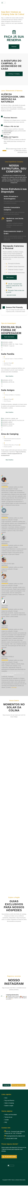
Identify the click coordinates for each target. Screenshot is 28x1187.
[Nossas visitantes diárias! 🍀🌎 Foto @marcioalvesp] (20, 1036)
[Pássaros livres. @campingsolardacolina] (20, 1045)
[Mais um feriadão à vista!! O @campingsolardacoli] (20, 1065)
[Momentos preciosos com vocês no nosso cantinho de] (7, 1072)
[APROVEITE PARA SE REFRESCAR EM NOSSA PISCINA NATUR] (7, 1005)
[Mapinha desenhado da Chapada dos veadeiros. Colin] (20, 1007)
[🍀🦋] (7, 1052)
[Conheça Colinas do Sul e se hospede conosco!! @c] (7, 1016)
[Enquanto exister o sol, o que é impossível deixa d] (20, 1023)
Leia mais (14, 687)
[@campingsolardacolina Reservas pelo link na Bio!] (7, 1047)
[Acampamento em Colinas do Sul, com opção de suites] (20, 1055)
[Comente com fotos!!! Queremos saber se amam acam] (7, 1038)
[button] (14, 348)
